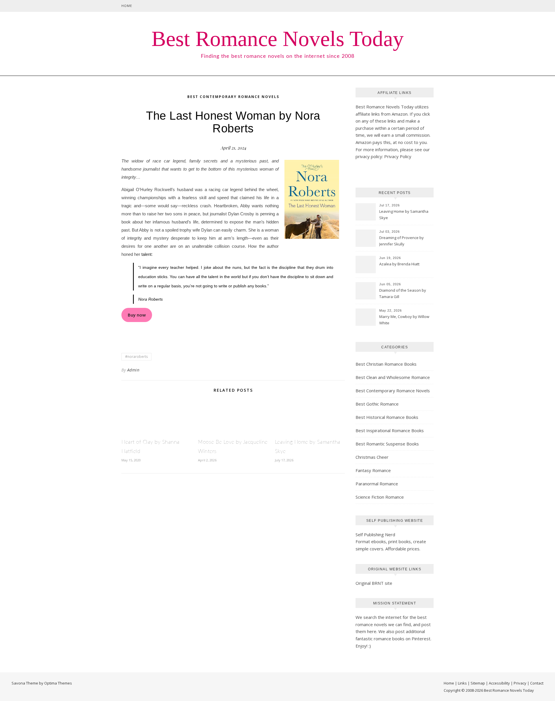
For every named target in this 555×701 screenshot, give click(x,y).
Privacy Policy (397, 156)
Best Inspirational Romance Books (390, 430)
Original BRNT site (374, 583)
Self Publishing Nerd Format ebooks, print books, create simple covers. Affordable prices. (391, 542)
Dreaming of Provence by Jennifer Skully (401, 241)
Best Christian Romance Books (386, 364)
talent (146, 254)
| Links (461, 683)
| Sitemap (476, 683)
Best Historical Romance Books (387, 417)
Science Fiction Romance (380, 497)
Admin (133, 370)
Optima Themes (58, 683)
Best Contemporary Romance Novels (233, 96)
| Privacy (518, 683)
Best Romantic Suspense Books (387, 444)
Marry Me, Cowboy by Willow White (404, 319)
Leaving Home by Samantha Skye (403, 214)
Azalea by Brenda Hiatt (399, 264)
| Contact (535, 683)
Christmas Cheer (372, 457)
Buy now (137, 315)
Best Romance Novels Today (277, 38)
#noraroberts (136, 356)
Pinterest (421, 638)
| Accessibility (498, 683)
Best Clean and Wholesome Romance (393, 377)
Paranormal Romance (377, 484)
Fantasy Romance (373, 470)
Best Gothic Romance (377, 404)
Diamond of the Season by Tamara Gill (402, 293)
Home (126, 5)
